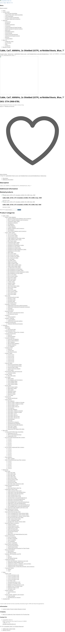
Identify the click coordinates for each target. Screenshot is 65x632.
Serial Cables (8, 385)
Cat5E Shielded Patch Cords (14, 495)
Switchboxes (8, 396)
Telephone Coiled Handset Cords (15, 562)
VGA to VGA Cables (12, 287)
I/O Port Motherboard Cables (15, 366)
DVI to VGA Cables (12, 253)
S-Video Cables (11, 281)
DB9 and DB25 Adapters (13, 343)
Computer (5, 325)
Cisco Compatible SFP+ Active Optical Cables (18, 513)
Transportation (9, 38)
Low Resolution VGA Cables (14, 267)
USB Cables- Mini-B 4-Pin (14, 416)
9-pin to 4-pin (11, 359)
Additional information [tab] (8, 179)
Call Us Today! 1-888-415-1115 (6, 2)
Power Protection (9, 590)
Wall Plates (10, 533)
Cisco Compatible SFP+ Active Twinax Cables (18, 514)
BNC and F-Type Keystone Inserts (16, 312)
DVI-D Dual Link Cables (13, 255)
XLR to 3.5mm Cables (12, 291)
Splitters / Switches (9, 318)
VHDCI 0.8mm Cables (13, 384)
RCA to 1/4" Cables (12, 274)
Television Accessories (10, 322)
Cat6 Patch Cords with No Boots (15, 500)
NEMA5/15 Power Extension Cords (16, 585)
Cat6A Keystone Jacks (13, 528)
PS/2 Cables (10, 395)
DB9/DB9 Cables (11, 392)
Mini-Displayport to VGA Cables (15, 273)
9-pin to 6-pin (11, 360)
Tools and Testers (9, 568)
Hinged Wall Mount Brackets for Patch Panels (18, 548)
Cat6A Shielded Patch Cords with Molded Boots (19, 505)
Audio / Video (6, 215)
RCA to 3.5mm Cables (13, 276)
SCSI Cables (8, 377)
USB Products (8, 399)
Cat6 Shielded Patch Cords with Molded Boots (18, 502)
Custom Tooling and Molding (12, 17)
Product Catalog (14, 609)
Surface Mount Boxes (13, 531)
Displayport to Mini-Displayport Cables (17, 249)
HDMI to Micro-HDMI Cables (14, 265)
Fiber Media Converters (13, 510)
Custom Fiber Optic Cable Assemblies (14, 14)
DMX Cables (10, 252)
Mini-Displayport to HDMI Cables (15, 270)
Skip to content (3, 8)
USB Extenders (11, 419)
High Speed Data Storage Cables (13, 512)
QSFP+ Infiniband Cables (13, 520)
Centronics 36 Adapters (13, 339)
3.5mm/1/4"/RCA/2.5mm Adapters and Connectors (19, 218)
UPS (9, 593)
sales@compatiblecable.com (9, 624)
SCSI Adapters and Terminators (15, 380)
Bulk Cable (7, 295)
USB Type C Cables (12, 426)
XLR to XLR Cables (12, 294)
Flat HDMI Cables (12, 260)
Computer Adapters (9, 338)
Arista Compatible (12, 537)
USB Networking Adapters (14, 423)
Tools (9, 570)
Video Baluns (11, 309)
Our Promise (8, 43)
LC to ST (10, 441)
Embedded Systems (9, 31)
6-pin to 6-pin (11, 357)
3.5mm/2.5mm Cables (13, 237)
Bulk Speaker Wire (12, 302)
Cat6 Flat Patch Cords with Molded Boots (17, 498)
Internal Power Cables (13, 367)
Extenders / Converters (10, 304)
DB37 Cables (11, 389)
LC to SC (10, 440)
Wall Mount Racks (12, 552)
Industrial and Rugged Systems (12, 36)
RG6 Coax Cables (12, 280)
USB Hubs (10, 420)
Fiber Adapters (8, 457)
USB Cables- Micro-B (13, 415)
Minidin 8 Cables (11, 394)
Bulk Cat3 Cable (11, 472)
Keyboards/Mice (11, 336)
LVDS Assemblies (9, 16)
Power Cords (8, 573)
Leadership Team (9, 41)
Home (4, 10)
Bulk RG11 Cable (11, 298)
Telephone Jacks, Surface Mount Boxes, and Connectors (21, 566)
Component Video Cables (14, 221)
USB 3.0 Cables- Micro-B (13, 406)
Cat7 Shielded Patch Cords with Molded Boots (38, 54)
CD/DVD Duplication (10, 24)
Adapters (7, 326)
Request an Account (9, 106)
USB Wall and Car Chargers (14, 597)
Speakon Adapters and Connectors (16, 228)
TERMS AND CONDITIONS (9, 629)
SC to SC (10, 443)
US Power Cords (11, 589)
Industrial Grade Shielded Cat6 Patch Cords (18, 507)
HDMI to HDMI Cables (13, 263)
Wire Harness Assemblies (11, 13)
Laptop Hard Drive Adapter (14, 368)
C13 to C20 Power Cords (13, 575)
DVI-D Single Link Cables (13, 256)
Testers (9, 569)
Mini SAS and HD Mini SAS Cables (15, 517)
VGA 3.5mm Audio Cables (13, 286)
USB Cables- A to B (12, 413)
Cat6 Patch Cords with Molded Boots (16, 499)
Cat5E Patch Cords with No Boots (15, 493)
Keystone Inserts (9, 311)
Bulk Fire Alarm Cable (13, 479)
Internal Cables (8, 363)
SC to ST (10, 444)
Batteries (10, 335)
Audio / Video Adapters (10, 217)
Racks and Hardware (10, 549)
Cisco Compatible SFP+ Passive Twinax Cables (18, 516)
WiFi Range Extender (12, 558)
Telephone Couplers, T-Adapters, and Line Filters (19, 563)
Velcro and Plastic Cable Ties (14, 488)
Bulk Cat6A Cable (12, 476)
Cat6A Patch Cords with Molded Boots (17, 503)
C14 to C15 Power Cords (13, 576)
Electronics (7, 30)
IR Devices (10, 308)
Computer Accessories (10, 333)
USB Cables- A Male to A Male (15, 412)
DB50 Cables (11, 378)
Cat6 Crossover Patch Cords (14, 496)
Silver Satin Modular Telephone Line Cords (18, 561)
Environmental (8, 33)
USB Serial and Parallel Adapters (15, 425)
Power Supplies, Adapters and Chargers (14, 594)
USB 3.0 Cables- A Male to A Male (15, 403)
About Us (5, 40)
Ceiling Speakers (12, 316)
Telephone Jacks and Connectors (15, 565)
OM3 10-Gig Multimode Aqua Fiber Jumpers (15, 460)
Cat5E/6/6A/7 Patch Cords (20, 54)
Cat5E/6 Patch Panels (13, 547)
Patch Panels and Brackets (11, 544)
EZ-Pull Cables (11, 259)
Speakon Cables (11, 283)
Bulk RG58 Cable (11, 481)
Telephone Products (10, 559)
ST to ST (10, 446)
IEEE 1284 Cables (12, 375)
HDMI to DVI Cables (12, 262)
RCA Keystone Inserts (13, 314)
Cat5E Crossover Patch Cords (14, 490)
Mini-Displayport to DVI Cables (15, 269)
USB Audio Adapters (12, 409)
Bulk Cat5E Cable (12, 474)
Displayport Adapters (13, 222)
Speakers (7, 315)
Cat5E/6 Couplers (12, 524)
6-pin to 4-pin (11, 356)
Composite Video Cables (13, 244)
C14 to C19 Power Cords (13, 577)
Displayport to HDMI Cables (14, 248)
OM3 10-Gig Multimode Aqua (14, 434)
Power (4, 572)
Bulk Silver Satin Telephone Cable (16, 483)
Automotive (8, 22)
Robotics (7, 37)
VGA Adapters (11, 230)
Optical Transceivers (10, 535)
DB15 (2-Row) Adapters (13, 340)
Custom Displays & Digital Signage (13, 27)
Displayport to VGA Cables (14, 251)
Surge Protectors (12, 592)
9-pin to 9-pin (11, 361)
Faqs (28, 614)
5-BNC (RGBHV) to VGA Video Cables (16, 238)
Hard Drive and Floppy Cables (15, 364)
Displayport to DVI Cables (14, 246)
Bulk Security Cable (12, 482)
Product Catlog (3, 54)
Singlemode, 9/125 (12, 436)
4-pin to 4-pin (11, 354)
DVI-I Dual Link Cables (13, 258)
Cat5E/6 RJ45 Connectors (13, 527)
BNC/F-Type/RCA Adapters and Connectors (18, 220)
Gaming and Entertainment (11, 34)
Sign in (1, 106)
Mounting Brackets (12, 352)
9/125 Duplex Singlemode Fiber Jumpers (14, 447)
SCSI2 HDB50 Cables (12, 381)
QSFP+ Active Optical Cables (14, 519)
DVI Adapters (11, 224)
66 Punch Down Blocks (13, 545)
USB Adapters (11, 408)
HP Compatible (11, 541)
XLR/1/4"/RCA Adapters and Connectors (17, 231)
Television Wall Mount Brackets (15, 324)
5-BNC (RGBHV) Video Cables (14, 239)
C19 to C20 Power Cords (13, 579)
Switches (10, 556)
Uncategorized (6, 599)
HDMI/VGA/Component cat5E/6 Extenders (18, 305)
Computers (7, 26)
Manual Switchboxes (12, 398)
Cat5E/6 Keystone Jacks (13, 526)
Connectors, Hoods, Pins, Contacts (16, 332)
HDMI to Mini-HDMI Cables (14, 266)
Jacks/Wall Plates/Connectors (12, 523)
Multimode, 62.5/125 (12, 433)
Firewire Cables (8, 353)
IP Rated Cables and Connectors (12, 19)
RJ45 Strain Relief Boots (13, 530)
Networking (11, 54)
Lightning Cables (12, 373)
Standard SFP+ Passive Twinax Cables (16, 521)
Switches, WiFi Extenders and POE (13, 554)
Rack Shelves (11, 551)
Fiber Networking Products (11, 509)
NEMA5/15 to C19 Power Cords (15, 586)
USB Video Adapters (12, 427)
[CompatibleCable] (5, 0)
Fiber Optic (5, 430)
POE (9, 555)
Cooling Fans (11, 350)
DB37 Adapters (11, 342)
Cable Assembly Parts (10, 331)
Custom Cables (6, 12)
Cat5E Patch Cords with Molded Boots (17, 492)
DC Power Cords (11, 580)
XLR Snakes (10, 288)
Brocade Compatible (12, 538)
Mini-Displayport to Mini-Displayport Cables (18, 272)
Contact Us (7, 45)
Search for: (2, 209)
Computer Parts (9, 347)
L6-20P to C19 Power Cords (14, 583)
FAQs (6, 44)
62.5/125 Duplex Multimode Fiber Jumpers (15, 437)
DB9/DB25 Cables (12, 391)
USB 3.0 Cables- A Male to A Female (16, 402)
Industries (5, 20)
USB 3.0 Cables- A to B (13, 405)
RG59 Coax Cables (12, 279)
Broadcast (7, 23)
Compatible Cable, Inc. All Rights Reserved (13, 626)
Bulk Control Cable (12, 478)
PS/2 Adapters (11, 346)
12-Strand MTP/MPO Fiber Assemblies (14, 432)
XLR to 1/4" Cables (12, 290)
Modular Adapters (12, 345)
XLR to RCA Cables (12, 293)
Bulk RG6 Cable (11, 301)
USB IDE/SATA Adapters (13, 422)
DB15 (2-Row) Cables (13, 387)
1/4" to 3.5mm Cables (13, 235)
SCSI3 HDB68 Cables (12, 382)
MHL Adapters (11, 401)
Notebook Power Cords (13, 587)
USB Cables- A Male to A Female (15, 411)
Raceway (10, 486)
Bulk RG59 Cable (11, 300)
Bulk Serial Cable (12, 329)
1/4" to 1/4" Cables (12, 234)
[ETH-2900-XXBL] (19, 94)
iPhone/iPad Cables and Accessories (13, 371)
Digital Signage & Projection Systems (14, 29)
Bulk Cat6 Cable (11, 475)
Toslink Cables (11, 284)
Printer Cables (8, 374)
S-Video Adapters (12, 227)
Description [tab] (5, 178)
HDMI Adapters (11, 225)
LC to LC (10, 439)
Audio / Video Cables (10, 232)
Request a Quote (6, 47)
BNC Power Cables (12, 241)
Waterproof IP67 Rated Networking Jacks (17, 534)
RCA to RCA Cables (12, 277)
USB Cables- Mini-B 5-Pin (14, 418)
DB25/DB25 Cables (12, 388)
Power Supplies (11, 596)
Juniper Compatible (12, 542)
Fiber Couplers (11, 458)
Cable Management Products (12, 485)
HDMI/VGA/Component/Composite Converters (19, 307)
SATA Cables (11, 370)
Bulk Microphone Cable (13, 297)
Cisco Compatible (12, 540)
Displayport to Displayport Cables (16, 245)
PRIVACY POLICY (6, 630)
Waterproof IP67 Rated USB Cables (16, 429)
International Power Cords (14, 582)
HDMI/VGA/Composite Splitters (15, 321)
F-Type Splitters (11, 319)
